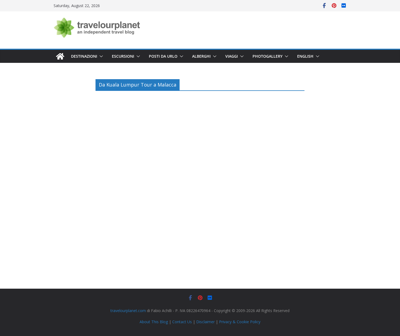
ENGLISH (305, 56)
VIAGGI (231, 56)
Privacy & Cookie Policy (239, 321)
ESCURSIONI (123, 56)
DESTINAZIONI (84, 56)
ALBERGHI (201, 56)
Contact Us (182, 321)
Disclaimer (205, 321)
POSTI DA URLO (163, 56)
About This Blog (154, 321)
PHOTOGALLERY (267, 56)
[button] (100, 56)
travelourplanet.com (128, 310)
